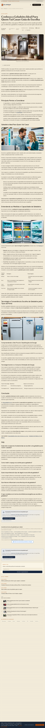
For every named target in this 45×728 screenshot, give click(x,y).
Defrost (41, 245)
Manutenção (4, 621)
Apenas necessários (29, 724)
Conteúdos (23, 621)
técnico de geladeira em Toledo (7, 531)
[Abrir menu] (42, 5)
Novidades (31, 621)
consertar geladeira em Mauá (6, 537)
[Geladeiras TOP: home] (6, 5)
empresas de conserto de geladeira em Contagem (10, 534)
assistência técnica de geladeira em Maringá (9, 536)
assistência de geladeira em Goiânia (34, 531)
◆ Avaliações (4, 13)
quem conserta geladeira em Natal (7, 533)
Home (2, 8)
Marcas (14, 621)
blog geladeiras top (7, 402)
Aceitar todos (39, 724)
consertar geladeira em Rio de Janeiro (20, 531)
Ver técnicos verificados (8, 518)
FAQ (27, 621)
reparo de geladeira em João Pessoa (21, 533)
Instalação (9, 621)
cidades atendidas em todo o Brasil (16, 539)
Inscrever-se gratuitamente (22, 571)
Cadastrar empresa (36, 4)
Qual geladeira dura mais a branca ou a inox (18, 436)
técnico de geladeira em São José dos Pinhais (26, 536)
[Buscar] (30, 5)
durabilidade (19, 112)
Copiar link (28, 30)
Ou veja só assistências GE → (7, 520)
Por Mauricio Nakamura (3, 29)
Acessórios (36, 621)
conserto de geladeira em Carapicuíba (27, 534)
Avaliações (6, 8)
